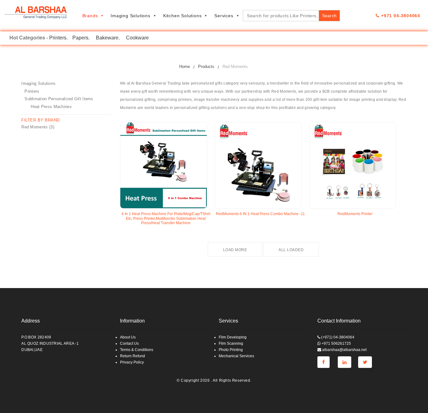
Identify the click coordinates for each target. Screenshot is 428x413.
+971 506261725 (336, 343)
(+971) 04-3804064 (337, 337)
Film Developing (233, 337)
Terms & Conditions (136, 350)
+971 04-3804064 (399, 15)
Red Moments (34, 127)
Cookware (137, 37)
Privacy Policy (132, 362)
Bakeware (107, 37)
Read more (132, 230)
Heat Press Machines (51, 106)
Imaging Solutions (130, 15)
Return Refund (132, 356)
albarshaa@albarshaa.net (344, 350)
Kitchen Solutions (182, 15)
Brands (90, 15)
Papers (80, 37)
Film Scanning (231, 343)
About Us (128, 337)
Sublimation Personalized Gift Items (58, 98)
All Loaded (291, 250)
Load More (235, 250)
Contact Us (129, 343)
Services (223, 15)
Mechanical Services (236, 356)
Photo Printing (231, 350)
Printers (57, 37)
